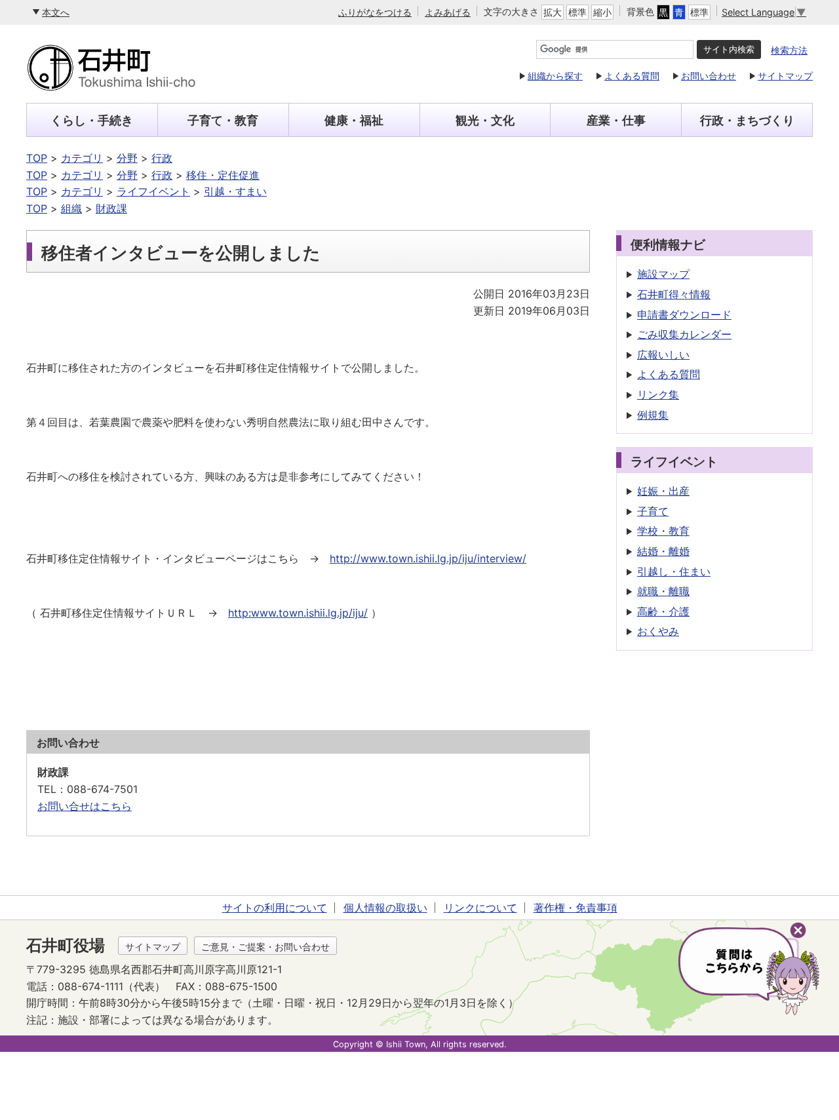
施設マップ (663, 273)
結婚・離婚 (663, 551)
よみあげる (448, 12)
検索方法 (789, 50)
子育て (653, 511)
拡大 (552, 12)
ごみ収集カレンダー (684, 334)
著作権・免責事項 (575, 907)
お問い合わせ (708, 75)
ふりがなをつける (375, 12)
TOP (36, 157)
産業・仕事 (616, 120)
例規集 (653, 414)
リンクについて (480, 907)
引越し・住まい (674, 571)
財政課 (111, 208)
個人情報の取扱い (385, 907)
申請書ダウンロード (684, 314)
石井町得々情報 (674, 294)
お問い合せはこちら (84, 806)
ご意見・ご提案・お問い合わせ (265, 946)
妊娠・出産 (663, 490)
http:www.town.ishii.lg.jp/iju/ (298, 612)
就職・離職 (663, 591)
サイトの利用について (274, 907)
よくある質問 (631, 75)
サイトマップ (785, 75)
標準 (577, 12)
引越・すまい (235, 191)
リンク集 (658, 394)
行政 (161, 157)
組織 (71, 208)
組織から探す (555, 75)
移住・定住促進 (223, 175)
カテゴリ (82, 157)
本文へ (55, 12)
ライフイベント (153, 191)
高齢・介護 (663, 611)
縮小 (602, 12)
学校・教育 (663, 530)
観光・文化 (485, 120)
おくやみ (658, 631)
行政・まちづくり (747, 120)
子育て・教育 (222, 120)
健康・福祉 (353, 120)
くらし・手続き (91, 120)
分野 (127, 157)
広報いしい (663, 354)
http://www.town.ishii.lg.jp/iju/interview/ (428, 558)
